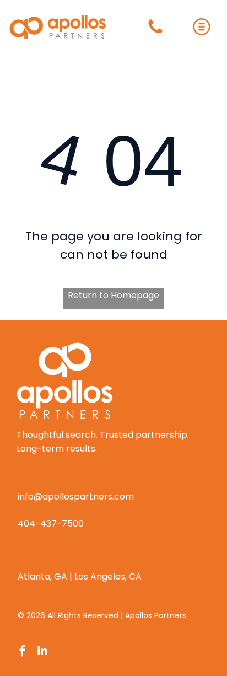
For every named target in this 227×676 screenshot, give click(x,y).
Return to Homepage (113, 295)
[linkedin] (42, 652)
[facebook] (22, 652)
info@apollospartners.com (76, 496)
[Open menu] (201, 27)
